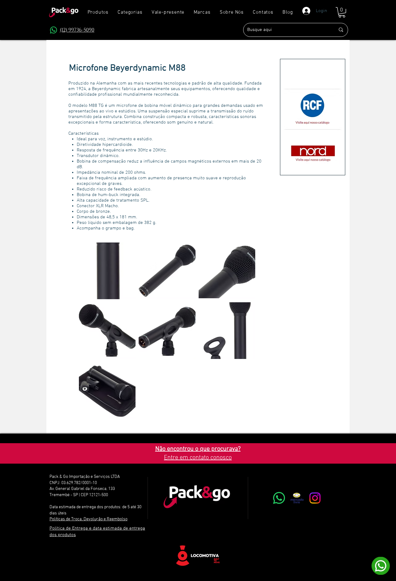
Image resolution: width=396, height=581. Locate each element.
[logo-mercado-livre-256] (297, 498)
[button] (130, 12)
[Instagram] (315, 498)
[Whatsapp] (279, 498)
